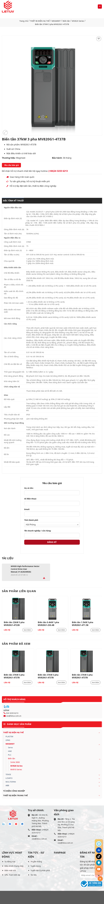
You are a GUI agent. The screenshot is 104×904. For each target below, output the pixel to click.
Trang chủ (23, 21)
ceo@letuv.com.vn (13, 716)
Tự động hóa (10, 861)
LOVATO (9, 778)
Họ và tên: (28, 488)
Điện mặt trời (10, 870)
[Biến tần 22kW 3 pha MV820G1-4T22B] (18, 609)
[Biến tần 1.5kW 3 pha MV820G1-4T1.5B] (86, 609)
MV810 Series (16, 769)
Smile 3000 (15, 762)
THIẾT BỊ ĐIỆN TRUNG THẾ (15, 795)
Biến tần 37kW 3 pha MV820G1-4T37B (14, 676)
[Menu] (100, 6)
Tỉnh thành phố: (31, 520)
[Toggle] (99, 732)
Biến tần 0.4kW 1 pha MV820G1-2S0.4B (48, 623)
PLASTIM (9, 736)
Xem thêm (27, 630)
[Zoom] (5, 132)
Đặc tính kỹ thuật (13, 200)
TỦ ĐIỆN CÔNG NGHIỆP (14, 791)
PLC (9, 755)
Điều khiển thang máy (14, 866)
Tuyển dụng (36, 866)
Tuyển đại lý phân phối (40, 870)
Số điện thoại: (30, 498)
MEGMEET (56, 21)
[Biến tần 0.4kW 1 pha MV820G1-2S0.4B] (52, 609)
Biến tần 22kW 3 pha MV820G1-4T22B (14, 623)
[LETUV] (8, 7)
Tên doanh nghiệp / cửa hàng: (37, 530)
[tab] (13, 201)
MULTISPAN (11, 782)
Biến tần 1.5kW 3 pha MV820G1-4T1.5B (82, 623)
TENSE (8, 774)
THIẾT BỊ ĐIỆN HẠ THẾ (40, 21)
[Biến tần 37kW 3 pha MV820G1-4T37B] (18, 661)
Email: (27, 509)
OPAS (8, 740)
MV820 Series (78, 21)
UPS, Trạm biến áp (12, 875)
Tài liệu (34, 875)
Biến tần (66, 21)
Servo (10, 747)
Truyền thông (36, 861)
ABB (7, 785)
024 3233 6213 (12, 713)
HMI (10, 751)
